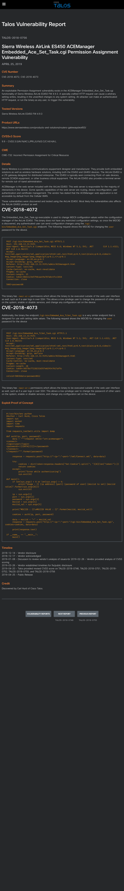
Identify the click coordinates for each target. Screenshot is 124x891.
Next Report (64, 614)
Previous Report (88, 614)
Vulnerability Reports (38, 614)
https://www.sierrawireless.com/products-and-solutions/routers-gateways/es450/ (44, 127)
